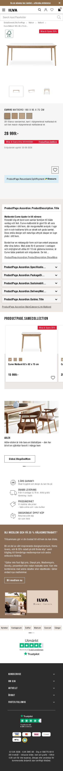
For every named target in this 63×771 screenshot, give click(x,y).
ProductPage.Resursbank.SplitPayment (25, 178)
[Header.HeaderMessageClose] (59, 3)
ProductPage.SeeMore (48, 142)
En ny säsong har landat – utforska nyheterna (30, 3)
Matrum (31, 23)
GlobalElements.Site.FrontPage (14, 23)
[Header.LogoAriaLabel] (13, 10)
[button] (55, 169)
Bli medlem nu (14, 580)
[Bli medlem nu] (31, 602)
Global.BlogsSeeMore (19, 458)
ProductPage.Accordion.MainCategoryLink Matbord (26, 306)
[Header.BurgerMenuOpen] (4, 9)
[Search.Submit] (39, 9)
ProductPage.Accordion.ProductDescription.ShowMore (31, 257)
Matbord (41, 23)
